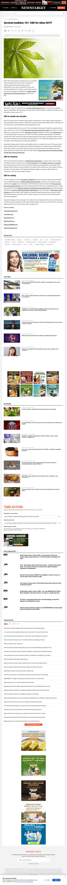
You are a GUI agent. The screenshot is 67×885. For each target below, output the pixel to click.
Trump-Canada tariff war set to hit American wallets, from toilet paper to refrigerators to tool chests (27, 655)
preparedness (24, 36)
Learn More (47, 880)
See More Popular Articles (33, 724)
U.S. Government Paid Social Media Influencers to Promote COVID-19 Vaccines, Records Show (26, 632)
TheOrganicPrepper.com (10, 211)
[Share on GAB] (19, 30)
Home (5, 19)
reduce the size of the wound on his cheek (37, 130)
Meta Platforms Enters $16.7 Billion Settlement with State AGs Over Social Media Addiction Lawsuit (27, 686)
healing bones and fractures (34, 161)
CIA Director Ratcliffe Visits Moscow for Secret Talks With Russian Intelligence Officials (24, 639)
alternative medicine (11, 34)
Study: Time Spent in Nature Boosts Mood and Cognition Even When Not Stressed (23, 667)
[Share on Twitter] (12, 30)
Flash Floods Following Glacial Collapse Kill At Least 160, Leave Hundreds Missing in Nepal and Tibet (27, 647)
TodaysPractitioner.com (10, 228)
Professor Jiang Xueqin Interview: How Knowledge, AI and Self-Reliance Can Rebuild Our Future (39, 600)
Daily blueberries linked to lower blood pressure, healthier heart (18, 670)
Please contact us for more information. (13, 530)
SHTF (41, 36)
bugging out (23, 34)
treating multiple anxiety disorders (31, 182)
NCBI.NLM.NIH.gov (9, 221)
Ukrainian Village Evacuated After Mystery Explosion (16, 659)
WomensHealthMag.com (11, 224)
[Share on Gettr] (29, 30)
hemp (53, 34)
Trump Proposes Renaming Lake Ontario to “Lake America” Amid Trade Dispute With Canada (25, 636)
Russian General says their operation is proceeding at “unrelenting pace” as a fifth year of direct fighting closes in (30, 698)
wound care (57, 36)
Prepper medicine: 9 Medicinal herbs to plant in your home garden (39, 409)
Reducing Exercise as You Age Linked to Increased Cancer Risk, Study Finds (21, 721)
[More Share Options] (33, 30)
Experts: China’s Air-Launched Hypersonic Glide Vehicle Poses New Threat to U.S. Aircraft (25, 713)
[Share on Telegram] (15, 30)
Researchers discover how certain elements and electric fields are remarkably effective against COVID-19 (39, 463)
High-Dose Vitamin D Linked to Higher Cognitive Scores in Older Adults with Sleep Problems (25, 663)
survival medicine (50, 36)
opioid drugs (56, 132)
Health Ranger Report (10, 551)
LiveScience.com (8, 214)
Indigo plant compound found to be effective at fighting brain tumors (39, 335)
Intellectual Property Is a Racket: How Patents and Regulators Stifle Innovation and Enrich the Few (26, 690)
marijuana (57, 34)
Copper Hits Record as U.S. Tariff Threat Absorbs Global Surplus (19, 682)
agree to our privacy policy (25, 881)
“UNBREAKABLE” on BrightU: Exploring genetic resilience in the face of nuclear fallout (24, 678)
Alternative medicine (13, 19)
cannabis (28, 34)
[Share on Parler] (22, 30)
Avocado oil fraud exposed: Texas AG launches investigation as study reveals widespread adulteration (28, 651)
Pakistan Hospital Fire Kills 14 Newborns (13, 643)
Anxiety (18, 34)
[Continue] (48, 860)
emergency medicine (41, 34)
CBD (32, 34)
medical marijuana (8, 36)
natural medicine (16, 36)
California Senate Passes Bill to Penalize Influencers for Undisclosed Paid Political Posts (24, 717)
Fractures (49, 34)
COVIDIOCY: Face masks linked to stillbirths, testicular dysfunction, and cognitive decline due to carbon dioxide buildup (40, 309)
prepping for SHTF (36, 36)
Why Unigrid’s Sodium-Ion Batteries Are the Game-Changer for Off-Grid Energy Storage (24, 628)
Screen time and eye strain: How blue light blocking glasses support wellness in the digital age (26, 674)
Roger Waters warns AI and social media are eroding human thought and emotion (23, 701)
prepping (29, 36)
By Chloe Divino (8, 26)
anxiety (14, 184)
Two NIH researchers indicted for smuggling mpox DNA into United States (21, 694)
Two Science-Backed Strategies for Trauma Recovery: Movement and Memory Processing (25, 705)
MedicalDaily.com (9, 218)
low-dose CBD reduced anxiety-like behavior (25, 190)
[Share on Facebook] (9, 30)
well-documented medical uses (35, 108)
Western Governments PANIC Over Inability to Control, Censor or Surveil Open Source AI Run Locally (40, 575)
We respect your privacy (33, 863)
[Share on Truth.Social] (26, 30)
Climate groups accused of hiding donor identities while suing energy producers (23, 709)
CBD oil (34, 34)
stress (44, 36)
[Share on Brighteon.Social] (5, 30)
